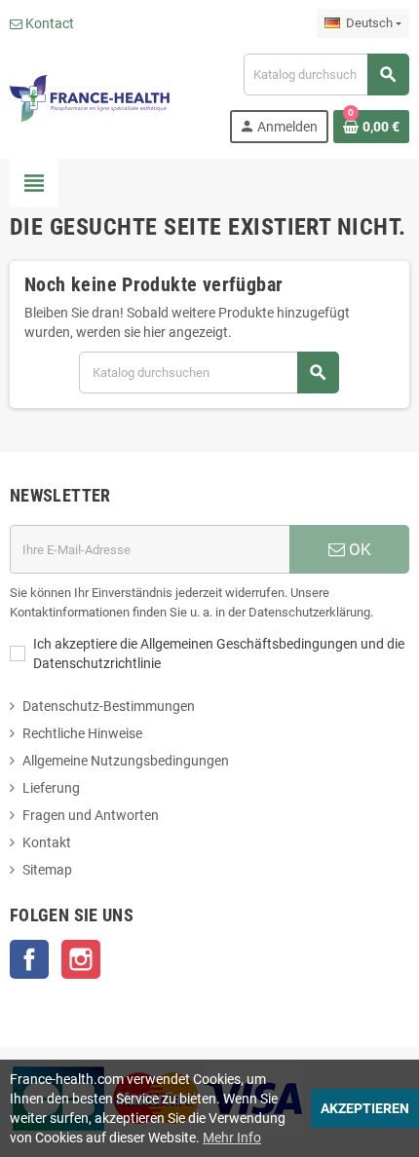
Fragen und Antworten (90, 815)
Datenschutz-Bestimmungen (108, 706)
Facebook (29, 959)
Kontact (48, 23)
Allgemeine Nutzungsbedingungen (125, 760)
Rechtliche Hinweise (82, 733)
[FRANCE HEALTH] (90, 97)
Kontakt (46, 842)
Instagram (80, 959)
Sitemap (47, 869)
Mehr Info (232, 1137)
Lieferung (51, 788)
